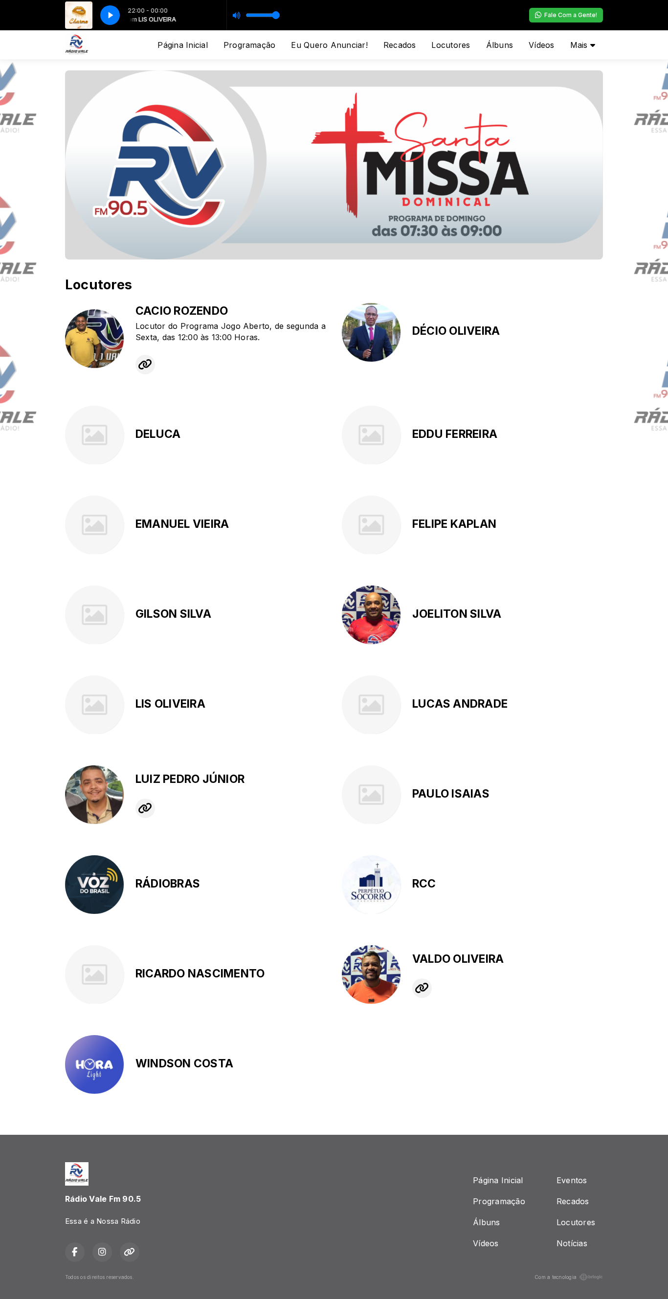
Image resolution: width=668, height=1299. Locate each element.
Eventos (572, 1180)
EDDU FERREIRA (454, 434)
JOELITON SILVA (456, 614)
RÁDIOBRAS (167, 883)
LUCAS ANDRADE (460, 704)
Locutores (450, 45)
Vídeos (541, 45)
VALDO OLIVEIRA (458, 959)
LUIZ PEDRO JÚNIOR (190, 779)
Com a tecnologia (555, 1277)
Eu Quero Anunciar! (329, 45)
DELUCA (157, 434)
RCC (424, 883)
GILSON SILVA (173, 614)
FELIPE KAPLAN (454, 524)
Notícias (572, 1243)
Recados (399, 45)
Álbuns (499, 45)
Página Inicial (182, 45)
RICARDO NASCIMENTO (200, 973)
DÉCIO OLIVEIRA (456, 331)
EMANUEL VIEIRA (182, 524)
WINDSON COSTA (184, 1063)
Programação (249, 45)
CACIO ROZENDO (181, 311)
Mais (580, 45)
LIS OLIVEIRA (170, 704)
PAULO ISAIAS (451, 794)
